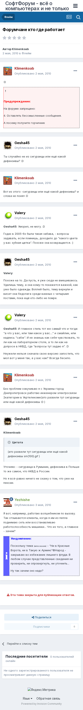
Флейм (26, 53)
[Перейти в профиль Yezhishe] (7, 502)
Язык (27, 698)
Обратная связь (48, 698)
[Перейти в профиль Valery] (7, 215)
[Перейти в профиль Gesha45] (7, 145)
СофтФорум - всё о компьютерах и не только (37, 5)
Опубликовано (32, 73)
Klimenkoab (20, 49)
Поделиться (42, 617)
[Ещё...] (75, 70)
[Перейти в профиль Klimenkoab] (7, 71)
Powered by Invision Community (41, 703)
